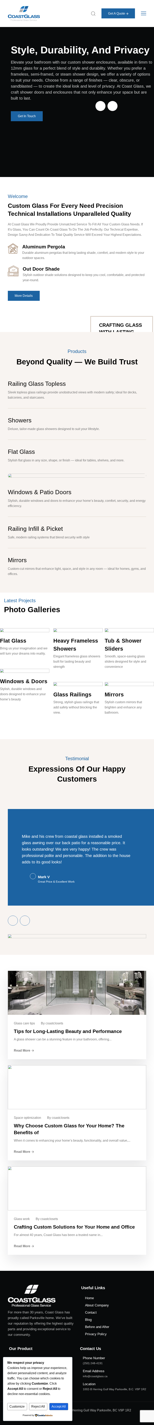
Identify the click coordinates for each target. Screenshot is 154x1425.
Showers (19, 420)
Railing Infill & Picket (35, 528)
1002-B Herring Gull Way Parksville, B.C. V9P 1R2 (114, 1389)
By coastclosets (52, 1023)
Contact (91, 1312)
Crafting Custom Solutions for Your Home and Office (74, 1227)
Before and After (97, 1327)
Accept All (59, 1406)
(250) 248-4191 (93, 1363)
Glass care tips (24, 1023)
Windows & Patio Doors (39, 492)
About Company (97, 1305)
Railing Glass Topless (37, 383)
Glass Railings (72, 695)
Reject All (38, 1406)
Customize (17, 1406)
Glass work (22, 1219)
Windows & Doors (23, 681)
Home (89, 1298)
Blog (88, 1320)
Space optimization (27, 1117)
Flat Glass (21, 451)
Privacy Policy (96, 1334)
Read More (22, 1050)
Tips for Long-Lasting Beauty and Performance (68, 1031)
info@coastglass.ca (95, 1376)
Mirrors (17, 560)
